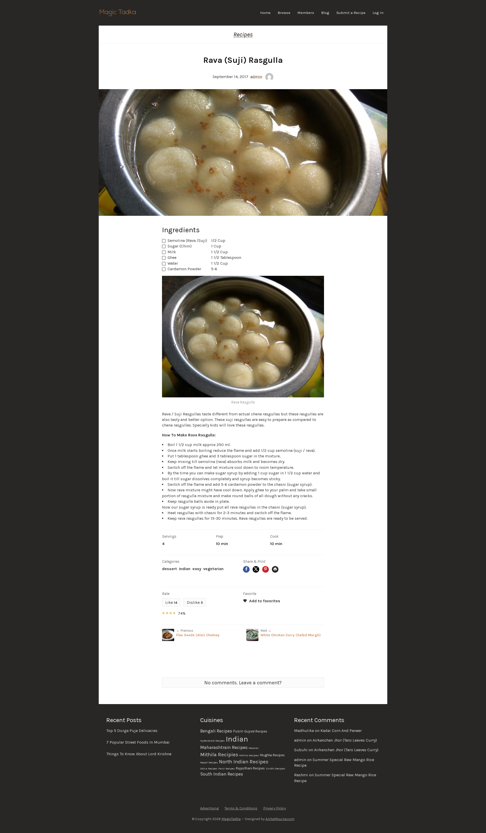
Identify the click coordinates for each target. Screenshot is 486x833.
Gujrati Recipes (255, 731)
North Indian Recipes (243, 762)
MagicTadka (231, 819)
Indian (184, 568)
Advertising (209, 808)
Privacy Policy (274, 808)
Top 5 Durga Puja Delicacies (131, 730)
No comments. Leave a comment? (243, 683)
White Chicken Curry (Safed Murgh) (290, 635)
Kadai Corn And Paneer (341, 730)
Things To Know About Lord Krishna (138, 753)
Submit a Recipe (351, 12)
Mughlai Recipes (272, 755)
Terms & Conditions (241, 808)
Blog (325, 12)
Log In (378, 12)
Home (265, 12)
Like (171, 602)
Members (305, 12)
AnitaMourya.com (280, 819)
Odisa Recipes (208, 768)
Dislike (195, 602)
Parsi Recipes (226, 768)
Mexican (254, 748)
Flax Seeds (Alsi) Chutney (197, 635)
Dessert (169, 568)
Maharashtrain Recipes (224, 747)
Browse (284, 12)
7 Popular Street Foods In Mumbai (138, 742)
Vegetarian (213, 568)
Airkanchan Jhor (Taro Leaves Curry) (345, 740)
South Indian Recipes (221, 774)
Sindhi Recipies (275, 768)
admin (256, 76)
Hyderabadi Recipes (212, 740)
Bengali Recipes (216, 730)
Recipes (243, 34)
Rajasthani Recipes (250, 768)
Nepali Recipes (209, 762)
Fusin (238, 731)
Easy (196, 568)
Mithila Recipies (219, 754)
